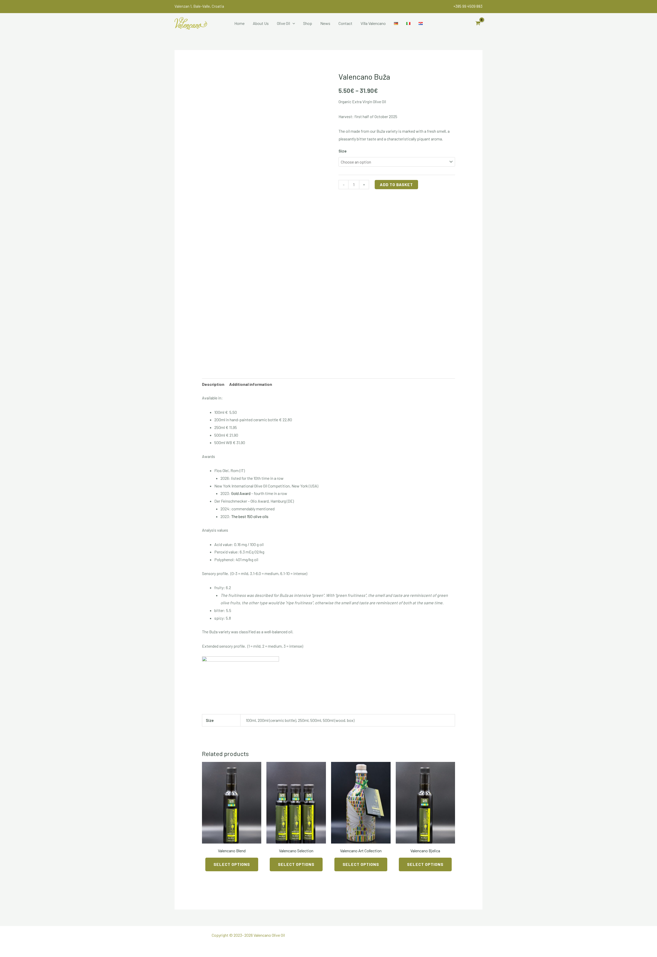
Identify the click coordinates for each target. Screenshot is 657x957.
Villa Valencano (373, 23)
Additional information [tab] (250, 384)
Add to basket (396, 184)
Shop (307, 23)
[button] (292, 23)
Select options (232, 864)
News (325, 23)
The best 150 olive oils (249, 516)
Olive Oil (283, 23)
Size (343, 150)
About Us (261, 23)
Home (239, 23)
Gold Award (240, 493)
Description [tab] (213, 384)
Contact (345, 23)
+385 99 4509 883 (467, 6)
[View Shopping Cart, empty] (477, 23)
